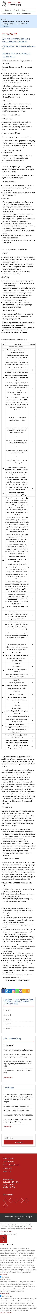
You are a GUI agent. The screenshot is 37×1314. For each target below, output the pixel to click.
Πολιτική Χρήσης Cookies (11, 1165)
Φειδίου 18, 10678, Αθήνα (11, 1182)
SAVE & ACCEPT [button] (6, 1313)
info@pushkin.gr (27, 13)
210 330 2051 (18, 13)
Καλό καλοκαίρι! (9, 1045)
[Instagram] (13, 991)
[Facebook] (3, 991)
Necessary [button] (3, 1274)
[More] (28, 991)
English (24, 10)
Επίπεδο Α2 (7, 1028)
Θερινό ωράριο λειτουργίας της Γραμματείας (18, 1050)
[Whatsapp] (17, 991)
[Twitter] (6, 991)
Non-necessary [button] (5, 1293)
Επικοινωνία (7, 1171)
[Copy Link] (24, 991)
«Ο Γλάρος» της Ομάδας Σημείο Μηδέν (16, 1110)
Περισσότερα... (8, 1077)
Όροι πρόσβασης (8, 1161)
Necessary (5, 1277)
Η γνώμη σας (7, 1168)
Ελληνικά (8, 10)
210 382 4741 (10, 1187)
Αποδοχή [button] (9, 1231)
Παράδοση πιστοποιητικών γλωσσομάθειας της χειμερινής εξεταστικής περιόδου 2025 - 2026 (18, 1063)
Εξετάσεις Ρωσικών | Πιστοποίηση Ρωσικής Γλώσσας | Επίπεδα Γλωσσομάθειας (18, 1002)
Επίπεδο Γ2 (7, 1015)
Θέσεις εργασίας (8, 1158)
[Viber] (20, 991)
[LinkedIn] (10, 991)
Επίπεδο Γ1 (7, 1010)
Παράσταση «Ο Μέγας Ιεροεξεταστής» (16, 1106)
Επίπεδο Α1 (7, 1024)
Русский (16, 10)
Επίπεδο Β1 (7, 1019)
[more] (28, 991)
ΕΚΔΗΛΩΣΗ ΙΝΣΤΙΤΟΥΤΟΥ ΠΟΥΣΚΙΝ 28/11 (18, 1115)
